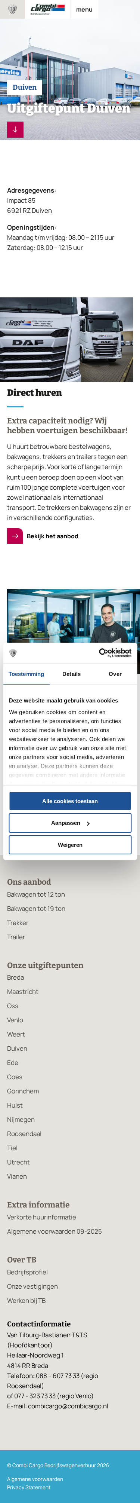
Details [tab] (71, 673)
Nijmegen (21, 1119)
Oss (12, 1005)
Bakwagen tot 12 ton (36, 894)
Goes (14, 1076)
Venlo (15, 1020)
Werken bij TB (26, 1300)
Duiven (17, 1048)
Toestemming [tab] (26, 673)
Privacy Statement (28, 1487)
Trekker (17, 922)
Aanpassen (65, 823)
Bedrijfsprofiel (27, 1272)
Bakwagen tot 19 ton (36, 908)
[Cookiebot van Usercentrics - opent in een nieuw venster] (99, 653)
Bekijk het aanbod (52, 536)
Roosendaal (24, 1133)
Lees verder (15, 130)
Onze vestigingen (32, 1286)
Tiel (12, 1148)
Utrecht (18, 1162)
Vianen (17, 1176)
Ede (12, 1062)
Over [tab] (115, 673)
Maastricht (22, 991)
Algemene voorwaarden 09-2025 (54, 1231)
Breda (15, 977)
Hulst (15, 1105)
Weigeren (70, 845)
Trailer (16, 937)
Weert (16, 1034)
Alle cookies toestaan (70, 801)
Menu (84, 9)
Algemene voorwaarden (35, 1479)
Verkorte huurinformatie (41, 1217)
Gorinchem (23, 1091)
